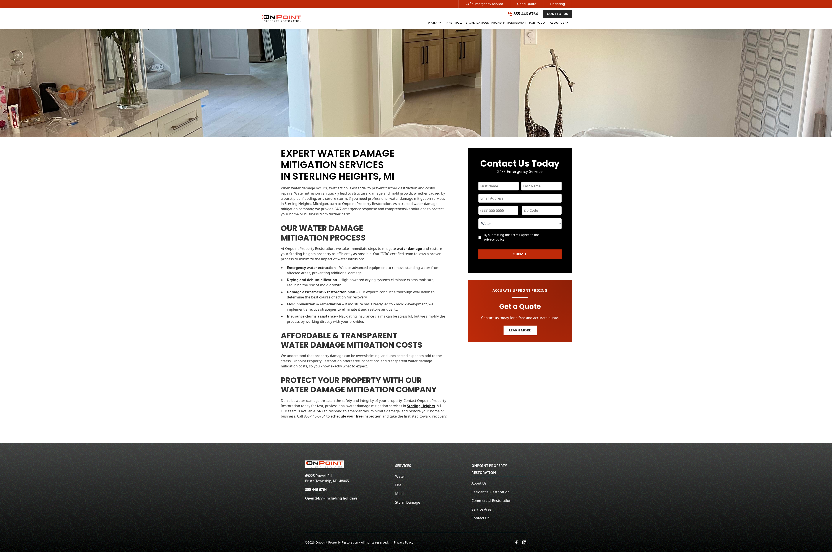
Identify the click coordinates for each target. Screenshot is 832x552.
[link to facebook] (516, 542)
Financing (557, 4)
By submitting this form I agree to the (511, 237)
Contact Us (557, 14)
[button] (434, 24)
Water (400, 476)
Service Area (481, 509)
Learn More (520, 330)
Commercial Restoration (491, 500)
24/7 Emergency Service (484, 4)
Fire (398, 485)
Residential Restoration (490, 492)
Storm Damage (407, 502)
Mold (399, 493)
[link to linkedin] (524, 542)
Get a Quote (526, 4)
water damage (409, 248)
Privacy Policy (403, 542)
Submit (519, 254)
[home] (281, 18)
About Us (479, 483)
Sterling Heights (421, 405)
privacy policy (494, 239)
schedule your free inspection (356, 416)
